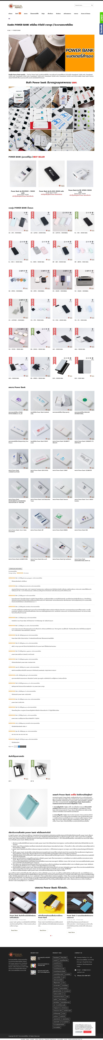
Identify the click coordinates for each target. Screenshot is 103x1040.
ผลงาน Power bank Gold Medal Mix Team (40, 500)
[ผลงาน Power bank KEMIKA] (60, 524)
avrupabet (32, 1039)
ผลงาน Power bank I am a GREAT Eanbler (84, 500)
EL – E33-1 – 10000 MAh (15, 262)
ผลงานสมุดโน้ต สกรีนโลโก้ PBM (44, 958)
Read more (20, 227)
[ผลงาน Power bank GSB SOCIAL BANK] (38, 465)
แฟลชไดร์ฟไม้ (56, 1022)
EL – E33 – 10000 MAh (81, 233)
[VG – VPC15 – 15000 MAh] (16, 343)
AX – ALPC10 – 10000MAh (60, 233)
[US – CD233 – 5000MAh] (82, 285)
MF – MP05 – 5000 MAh (81, 262)
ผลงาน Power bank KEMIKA (60, 530)
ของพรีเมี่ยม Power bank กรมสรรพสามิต (40, 413)
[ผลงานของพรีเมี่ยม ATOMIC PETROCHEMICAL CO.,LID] (16, 406)
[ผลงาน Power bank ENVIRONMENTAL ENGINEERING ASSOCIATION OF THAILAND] (16, 494)
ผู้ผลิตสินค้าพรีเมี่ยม (57, 991)
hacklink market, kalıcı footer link (75, 1039)
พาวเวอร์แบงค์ (67, 991)
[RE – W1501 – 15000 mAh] (38, 373)
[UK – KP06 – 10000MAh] (16, 285)
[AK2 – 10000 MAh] (82, 343)
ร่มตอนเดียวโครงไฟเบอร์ (58, 996)
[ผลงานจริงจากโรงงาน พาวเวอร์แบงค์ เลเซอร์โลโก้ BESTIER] (40, 140)
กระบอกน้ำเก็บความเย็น (58, 974)
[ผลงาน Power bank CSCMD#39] (82, 465)
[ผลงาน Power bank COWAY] (60, 465)
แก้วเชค (63, 1013)
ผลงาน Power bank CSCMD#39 (83, 470)
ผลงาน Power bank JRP (37, 530)
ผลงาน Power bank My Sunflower (62, 559)
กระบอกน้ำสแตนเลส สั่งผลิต (59, 971)
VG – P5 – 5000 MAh (81, 320)
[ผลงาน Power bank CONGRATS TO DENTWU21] (82, 436)
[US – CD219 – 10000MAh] (60, 285)
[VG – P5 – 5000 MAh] (82, 314)
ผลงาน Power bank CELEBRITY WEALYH (61, 442)
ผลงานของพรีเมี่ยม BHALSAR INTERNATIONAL (82, 413)
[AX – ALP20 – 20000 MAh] (38, 227)
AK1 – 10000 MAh (58, 349)
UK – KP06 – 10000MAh (15, 291)
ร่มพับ (67, 996)
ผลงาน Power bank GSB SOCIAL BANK (39, 471)
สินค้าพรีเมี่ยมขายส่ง (65, 1002)
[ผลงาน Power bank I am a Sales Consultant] (16, 524)
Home (8, 30)
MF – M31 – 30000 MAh (59, 262)
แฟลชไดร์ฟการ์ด (57, 1019)
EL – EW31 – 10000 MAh (37, 262)
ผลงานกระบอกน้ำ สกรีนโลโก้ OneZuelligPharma (44, 971)
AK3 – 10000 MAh (14, 378)
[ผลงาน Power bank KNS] (82, 524)
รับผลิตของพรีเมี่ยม (57, 994)
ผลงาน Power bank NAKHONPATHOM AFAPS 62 (82, 559)
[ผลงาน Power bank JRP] (38, 524)
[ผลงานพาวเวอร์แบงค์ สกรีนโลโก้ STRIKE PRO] (62, 97)
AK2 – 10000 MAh (80, 349)
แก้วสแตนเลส (65, 1008)
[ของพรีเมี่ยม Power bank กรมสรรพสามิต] (38, 406)
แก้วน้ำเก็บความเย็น (61, 1005)
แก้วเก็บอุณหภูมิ (56, 1013)
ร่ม (28, 876)
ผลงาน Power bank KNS (81, 530)
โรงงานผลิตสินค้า (65, 1022)
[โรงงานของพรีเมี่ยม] (15, 6)
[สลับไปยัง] (9, 19)
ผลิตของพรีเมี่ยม (63, 988)
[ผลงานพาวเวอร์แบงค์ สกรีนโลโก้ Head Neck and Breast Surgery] (83, 140)
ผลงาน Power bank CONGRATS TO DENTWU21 (84, 442)
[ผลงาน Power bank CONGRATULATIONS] (16, 465)
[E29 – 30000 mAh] (60, 373)
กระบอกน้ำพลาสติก (64, 960)
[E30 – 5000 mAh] (82, 373)
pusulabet (23, 1039)
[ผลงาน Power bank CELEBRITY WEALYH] (60, 436)
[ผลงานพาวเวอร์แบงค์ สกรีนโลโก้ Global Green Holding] (83, 118)
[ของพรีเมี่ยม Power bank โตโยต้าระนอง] (38, 436)
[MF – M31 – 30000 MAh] (60, 256)
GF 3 (10, 781)
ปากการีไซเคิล (65, 985)
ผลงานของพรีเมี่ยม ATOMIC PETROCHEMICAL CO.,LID (16, 413)
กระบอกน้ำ (55, 960)
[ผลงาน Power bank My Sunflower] (60, 553)
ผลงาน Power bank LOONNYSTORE (18, 559)
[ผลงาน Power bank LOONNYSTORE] (16, 553)
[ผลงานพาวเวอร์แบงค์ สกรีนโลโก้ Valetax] (19, 97)
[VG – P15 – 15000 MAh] (38, 314)
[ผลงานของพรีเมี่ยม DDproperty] (60, 406)
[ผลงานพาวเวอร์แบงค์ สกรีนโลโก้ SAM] (40, 97)
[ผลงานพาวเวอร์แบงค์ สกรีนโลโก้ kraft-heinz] (83, 97)
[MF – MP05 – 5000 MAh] (82, 256)
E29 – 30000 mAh (58, 378)
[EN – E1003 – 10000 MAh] (38, 343)
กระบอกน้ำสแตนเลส (57, 966)
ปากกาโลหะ (55, 988)
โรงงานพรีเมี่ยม (56, 1027)
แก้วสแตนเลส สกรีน (57, 1010)
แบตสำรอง (55, 1016)
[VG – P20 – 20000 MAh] (60, 314)
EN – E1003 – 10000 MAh (38, 349)
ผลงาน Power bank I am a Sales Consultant (18, 530)
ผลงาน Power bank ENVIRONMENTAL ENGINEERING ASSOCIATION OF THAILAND (17, 501)
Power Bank (23, 919)
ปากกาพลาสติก (56, 985)
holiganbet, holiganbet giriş (50, 1039)
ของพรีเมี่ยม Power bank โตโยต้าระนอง (39, 442)
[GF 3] (16, 775)
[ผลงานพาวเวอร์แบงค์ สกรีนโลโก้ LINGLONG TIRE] (19, 140)
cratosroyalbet (60, 1039)
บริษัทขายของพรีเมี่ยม (58, 980)
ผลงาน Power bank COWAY (60, 470)
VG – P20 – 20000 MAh (59, 320)
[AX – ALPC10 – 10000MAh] (60, 227)
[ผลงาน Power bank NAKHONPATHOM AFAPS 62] (82, 553)
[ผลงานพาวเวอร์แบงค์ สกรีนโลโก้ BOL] (62, 140)
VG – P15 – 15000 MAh (37, 320)
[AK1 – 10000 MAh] (60, 343)
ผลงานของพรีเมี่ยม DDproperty (61, 412)
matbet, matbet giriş (39, 1039)
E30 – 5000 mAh (79, 378)
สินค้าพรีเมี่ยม (56, 1002)
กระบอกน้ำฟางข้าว (57, 963)
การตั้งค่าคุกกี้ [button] (79, 1032)
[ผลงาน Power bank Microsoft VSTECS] (38, 553)
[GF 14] (38, 775)
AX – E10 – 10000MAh (15, 233)
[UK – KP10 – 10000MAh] (38, 285)
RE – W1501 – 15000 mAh (38, 378)
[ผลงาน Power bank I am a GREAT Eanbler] (82, 494)
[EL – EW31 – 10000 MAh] (38, 256)
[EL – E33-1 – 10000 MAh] (16, 256)
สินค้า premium (62, 999)
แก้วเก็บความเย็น (67, 1010)
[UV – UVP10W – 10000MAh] (16, 314)
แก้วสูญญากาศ (56, 1008)
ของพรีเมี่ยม (67, 974)
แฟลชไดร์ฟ (37, 876)
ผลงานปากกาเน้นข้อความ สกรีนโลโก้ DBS (43, 964)
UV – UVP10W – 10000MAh (16, 320)
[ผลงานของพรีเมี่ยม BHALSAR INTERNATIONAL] (82, 406)
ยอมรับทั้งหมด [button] (87, 1032)
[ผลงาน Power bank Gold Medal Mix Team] (38, 494)
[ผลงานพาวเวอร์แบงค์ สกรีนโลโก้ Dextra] (40, 118)
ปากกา (31, 876)
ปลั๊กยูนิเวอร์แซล (56, 982)
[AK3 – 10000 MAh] (16, 373)
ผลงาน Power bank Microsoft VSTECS (39, 559)
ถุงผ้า (64, 977)
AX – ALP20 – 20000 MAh (38, 233)
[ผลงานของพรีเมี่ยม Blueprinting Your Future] (16, 436)
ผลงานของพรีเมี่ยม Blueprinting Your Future (18, 442)
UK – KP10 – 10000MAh (37, 291)
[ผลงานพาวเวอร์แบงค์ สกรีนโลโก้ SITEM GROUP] (62, 118)
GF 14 (32, 781)
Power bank (64, 957)
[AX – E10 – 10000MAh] (16, 227)
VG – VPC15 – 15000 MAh (16, 349)
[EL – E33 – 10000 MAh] (82, 227)
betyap (27, 1039)
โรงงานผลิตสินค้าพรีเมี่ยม (58, 1024)
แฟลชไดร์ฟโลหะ (66, 1019)
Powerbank (56, 957)
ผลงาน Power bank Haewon (60, 499)
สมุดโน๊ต (55, 999)
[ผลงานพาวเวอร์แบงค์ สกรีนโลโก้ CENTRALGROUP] (19, 118)
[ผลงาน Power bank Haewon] (60, 494)
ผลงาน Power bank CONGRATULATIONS (14, 471)
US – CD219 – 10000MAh (60, 291)
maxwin (65, 1039)
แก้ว (54, 1005)
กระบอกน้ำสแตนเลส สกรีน (58, 968)
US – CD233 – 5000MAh (81, 291)
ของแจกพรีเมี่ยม (56, 977)
